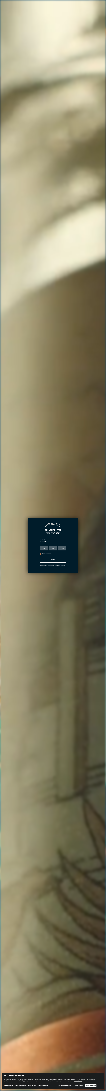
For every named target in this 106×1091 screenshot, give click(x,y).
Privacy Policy (54, 565)
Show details (78, 1081)
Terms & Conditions (62, 565)
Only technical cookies (64, 1085)
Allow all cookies (91, 1085)
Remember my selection (46, 553)
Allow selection (78, 1085)
